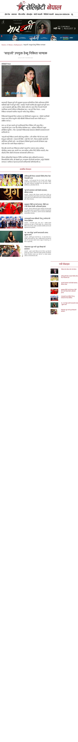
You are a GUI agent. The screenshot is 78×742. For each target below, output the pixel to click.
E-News (10, 44)
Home (4, 44)
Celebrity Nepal (30, 57)
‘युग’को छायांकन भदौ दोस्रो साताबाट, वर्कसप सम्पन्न (35, 191)
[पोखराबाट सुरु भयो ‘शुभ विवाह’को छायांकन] (56, 311)
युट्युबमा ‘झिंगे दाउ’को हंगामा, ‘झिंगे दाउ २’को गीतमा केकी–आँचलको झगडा (36, 205)
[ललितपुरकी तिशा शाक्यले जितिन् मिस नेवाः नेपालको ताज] (56, 278)
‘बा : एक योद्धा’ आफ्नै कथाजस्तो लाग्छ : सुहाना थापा (36, 233)
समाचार (14, 14)
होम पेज (7, 14)
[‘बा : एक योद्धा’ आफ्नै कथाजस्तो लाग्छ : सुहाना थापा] (56, 305)
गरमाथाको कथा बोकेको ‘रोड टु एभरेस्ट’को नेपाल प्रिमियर (37, 219)
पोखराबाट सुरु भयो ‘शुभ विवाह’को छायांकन (35, 247)
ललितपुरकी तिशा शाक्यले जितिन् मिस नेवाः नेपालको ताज (37, 177)
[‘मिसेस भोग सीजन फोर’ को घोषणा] (56, 271)
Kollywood (18, 44)
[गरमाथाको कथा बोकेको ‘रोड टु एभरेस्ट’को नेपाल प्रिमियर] (56, 298)
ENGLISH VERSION (62, 14)
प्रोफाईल (29, 14)
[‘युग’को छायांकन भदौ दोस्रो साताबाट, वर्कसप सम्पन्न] (56, 284)
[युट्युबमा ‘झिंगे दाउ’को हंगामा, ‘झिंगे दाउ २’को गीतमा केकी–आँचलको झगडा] (56, 291)
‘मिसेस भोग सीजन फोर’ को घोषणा (68, 269)
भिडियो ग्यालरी (49, 14)
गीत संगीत (21, 14)
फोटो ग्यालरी (38, 14)
